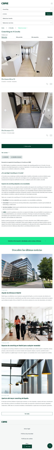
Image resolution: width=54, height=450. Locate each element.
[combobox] (23, 14)
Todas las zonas (22, 28)
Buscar (49, 14)
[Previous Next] (27, 59)
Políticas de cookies (27, 438)
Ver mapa (28, 446)
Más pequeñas (35, 37)
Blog (27, 443)
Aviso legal (27, 428)
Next (48, 59)
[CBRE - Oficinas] (4, 3)
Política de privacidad (27, 433)
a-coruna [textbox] (5, 14)
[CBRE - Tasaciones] (4, 422)
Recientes (50, 37)
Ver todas (27, 413)
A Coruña (11, 28)
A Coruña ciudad (16, 157)
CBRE (4, 212)
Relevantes (4, 37)
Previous (5, 59)
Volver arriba (27, 146)
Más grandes (19, 37)
